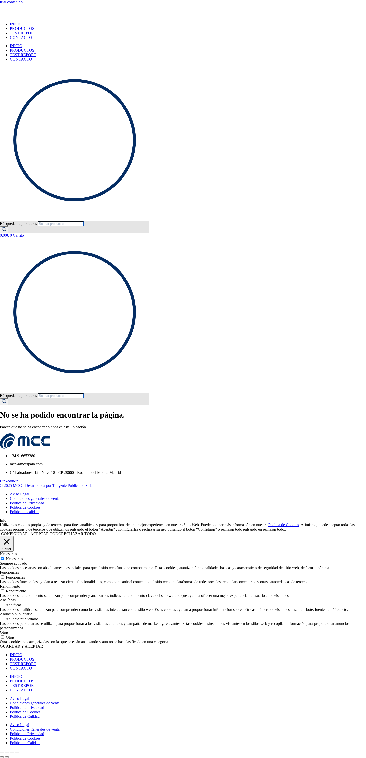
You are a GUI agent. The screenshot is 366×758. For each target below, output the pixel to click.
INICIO (16, 24)
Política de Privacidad (27, 707)
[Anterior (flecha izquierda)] (2, 757)
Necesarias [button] (8, 554)
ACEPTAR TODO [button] (45, 534)
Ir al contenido (11, 2)
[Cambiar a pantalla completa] (7, 752)
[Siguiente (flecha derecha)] (7, 757)
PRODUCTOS (22, 28)
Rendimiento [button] (10, 586)
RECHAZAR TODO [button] (78, 534)
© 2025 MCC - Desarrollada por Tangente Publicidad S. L (46, 485)
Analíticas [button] (8, 600)
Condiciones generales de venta (35, 703)
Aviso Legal (19, 698)
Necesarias (14, 559)
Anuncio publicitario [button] (16, 614)
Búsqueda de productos (19, 223)
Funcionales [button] (9, 572)
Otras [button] (4, 632)
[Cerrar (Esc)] (17, 752)
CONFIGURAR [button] (14, 534)
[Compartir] (12, 752)
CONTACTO (21, 37)
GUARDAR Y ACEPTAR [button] (21, 646)
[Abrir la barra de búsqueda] (2, 219)
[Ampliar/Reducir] (2, 752)
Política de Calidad (25, 716)
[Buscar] (4, 229)
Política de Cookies (283, 525)
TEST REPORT (23, 33)
